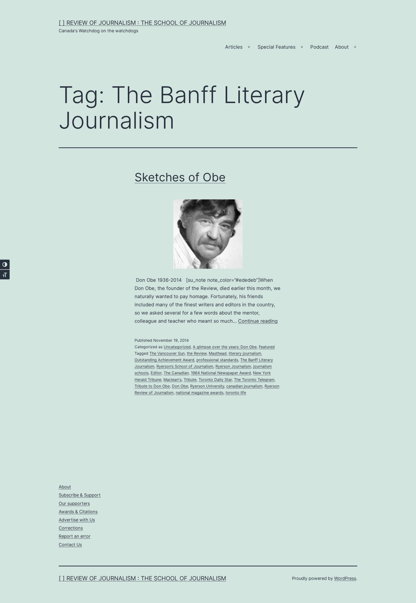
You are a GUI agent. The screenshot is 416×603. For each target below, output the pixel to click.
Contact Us (70, 544)
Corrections (71, 528)
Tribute (190, 379)
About (342, 47)
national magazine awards (199, 392)
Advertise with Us (77, 519)
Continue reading (258, 321)
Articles (233, 47)
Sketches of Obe (180, 177)
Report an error (75, 536)
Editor (156, 372)
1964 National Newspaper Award (221, 372)
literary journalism (245, 353)
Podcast (319, 47)
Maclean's (172, 379)
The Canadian (176, 372)
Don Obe (180, 386)
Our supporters (74, 503)
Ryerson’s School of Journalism (184, 366)
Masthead (218, 353)
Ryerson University (207, 386)
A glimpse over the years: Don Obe (225, 346)
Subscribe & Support (80, 495)
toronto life (236, 392)
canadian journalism (244, 386)
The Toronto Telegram (254, 379)
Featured (267, 346)
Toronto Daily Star (215, 379)
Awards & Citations (78, 511)
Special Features (276, 47)
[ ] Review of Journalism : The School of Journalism (142, 22)
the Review (197, 353)
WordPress (345, 578)
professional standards (217, 359)
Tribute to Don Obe (152, 386)
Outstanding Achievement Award (164, 359)
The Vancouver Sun (167, 353)
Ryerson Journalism (233, 366)
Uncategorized (177, 346)
